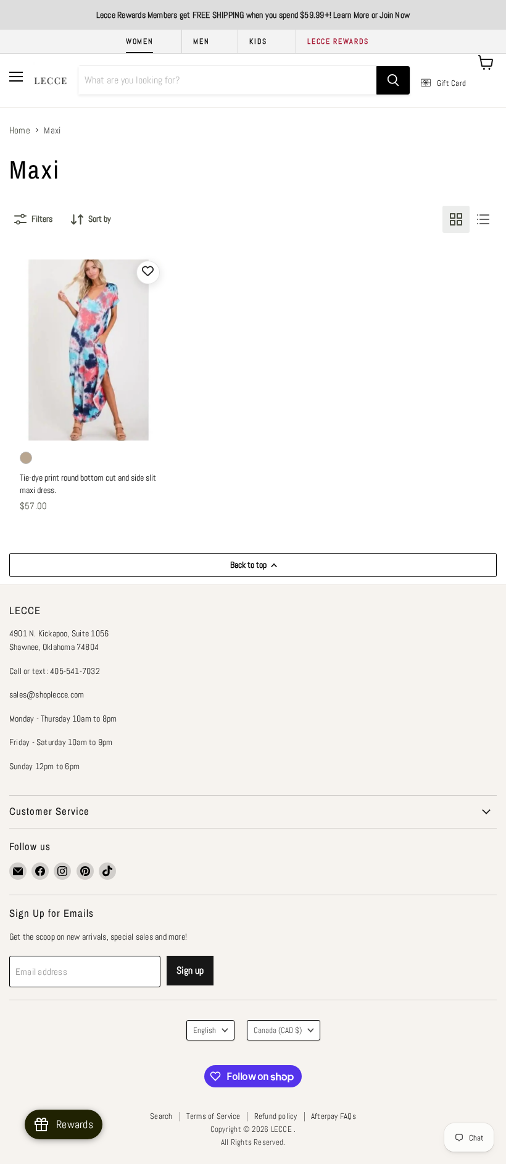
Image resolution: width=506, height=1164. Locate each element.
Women (139, 41)
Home (19, 130)
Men (201, 41)
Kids (258, 41)
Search (161, 1116)
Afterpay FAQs (333, 1116)
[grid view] (456, 219)
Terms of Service (213, 1116)
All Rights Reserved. (253, 1142)
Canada (278, 1030)
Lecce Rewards (338, 41)
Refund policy (275, 1116)
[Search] (393, 80)
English (204, 1030)
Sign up (190, 970)
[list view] (483, 219)
